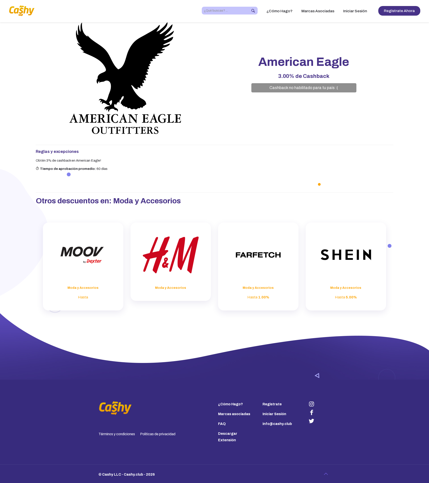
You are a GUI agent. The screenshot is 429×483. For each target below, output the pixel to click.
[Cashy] (22, 10)
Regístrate (272, 404)
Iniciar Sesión (274, 414)
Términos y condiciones (117, 434)
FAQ (222, 424)
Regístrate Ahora (399, 11)
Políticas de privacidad (157, 434)
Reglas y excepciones (57, 151)
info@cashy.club (277, 424)
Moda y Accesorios (147, 201)
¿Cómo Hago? (230, 404)
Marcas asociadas (234, 414)
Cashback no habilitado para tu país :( (303, 88)
